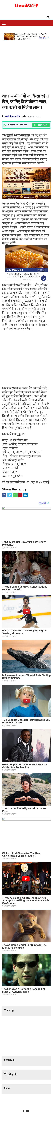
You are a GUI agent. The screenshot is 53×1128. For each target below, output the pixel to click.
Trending (9, 1010)
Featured (9, 1059)
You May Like (11, 1074)
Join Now (42, 125)
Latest (7, 1088)
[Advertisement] (26, 66)
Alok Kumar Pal (12, 116)
